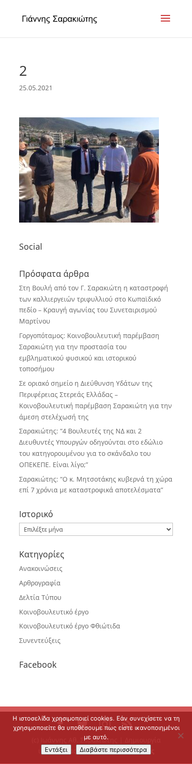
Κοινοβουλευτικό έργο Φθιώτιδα (69, 625)
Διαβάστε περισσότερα (113, 749)
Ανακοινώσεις (40, 568)
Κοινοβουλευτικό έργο (54, 611)
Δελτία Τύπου (40, 597)
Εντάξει (56, 749)
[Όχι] (180, 735)
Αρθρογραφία (40, 582)
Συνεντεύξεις (40, 640)
